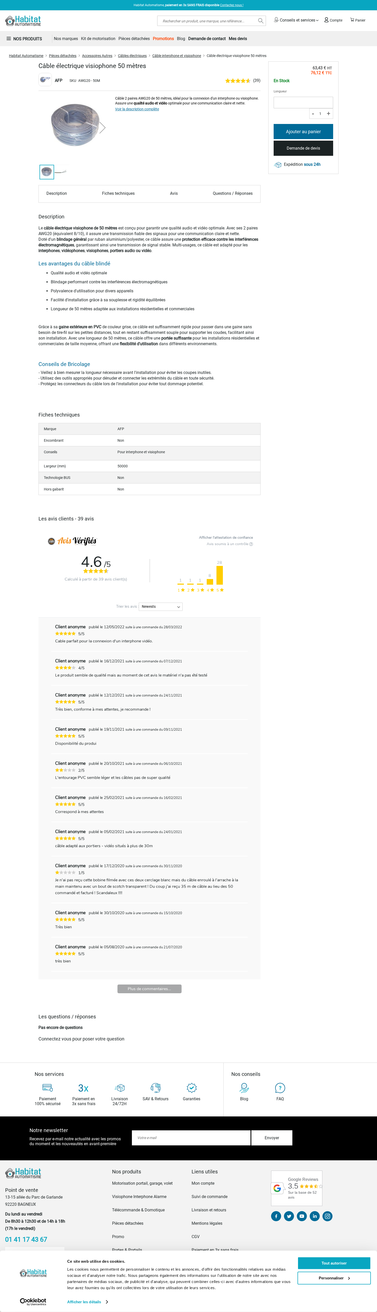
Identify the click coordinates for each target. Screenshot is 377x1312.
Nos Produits (27, 38)
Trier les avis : (127, 606)
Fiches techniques (118, 193)
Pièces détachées (62, 56)
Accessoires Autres (97, 56)
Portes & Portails (127, 1250)
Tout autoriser (334, 1263)
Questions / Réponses (233, 193)
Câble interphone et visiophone (176, 56)
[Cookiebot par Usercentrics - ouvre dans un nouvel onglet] (33, 1302)
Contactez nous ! (231, 5)
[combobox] (211, 21)
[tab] (148, 1171)
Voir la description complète (137, 109)
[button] (102, 127)
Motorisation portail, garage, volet (142, 1183)
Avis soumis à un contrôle (228, 544)
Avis (174, 193)
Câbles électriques (132, 56)
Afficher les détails (84, 1302)
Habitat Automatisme (26, 56)
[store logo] (23, 21)
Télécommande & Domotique (138, 1210)
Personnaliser (331, 1278)
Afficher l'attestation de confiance (226, 537)
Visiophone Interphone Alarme (139, 1196)
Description (56, 193)
